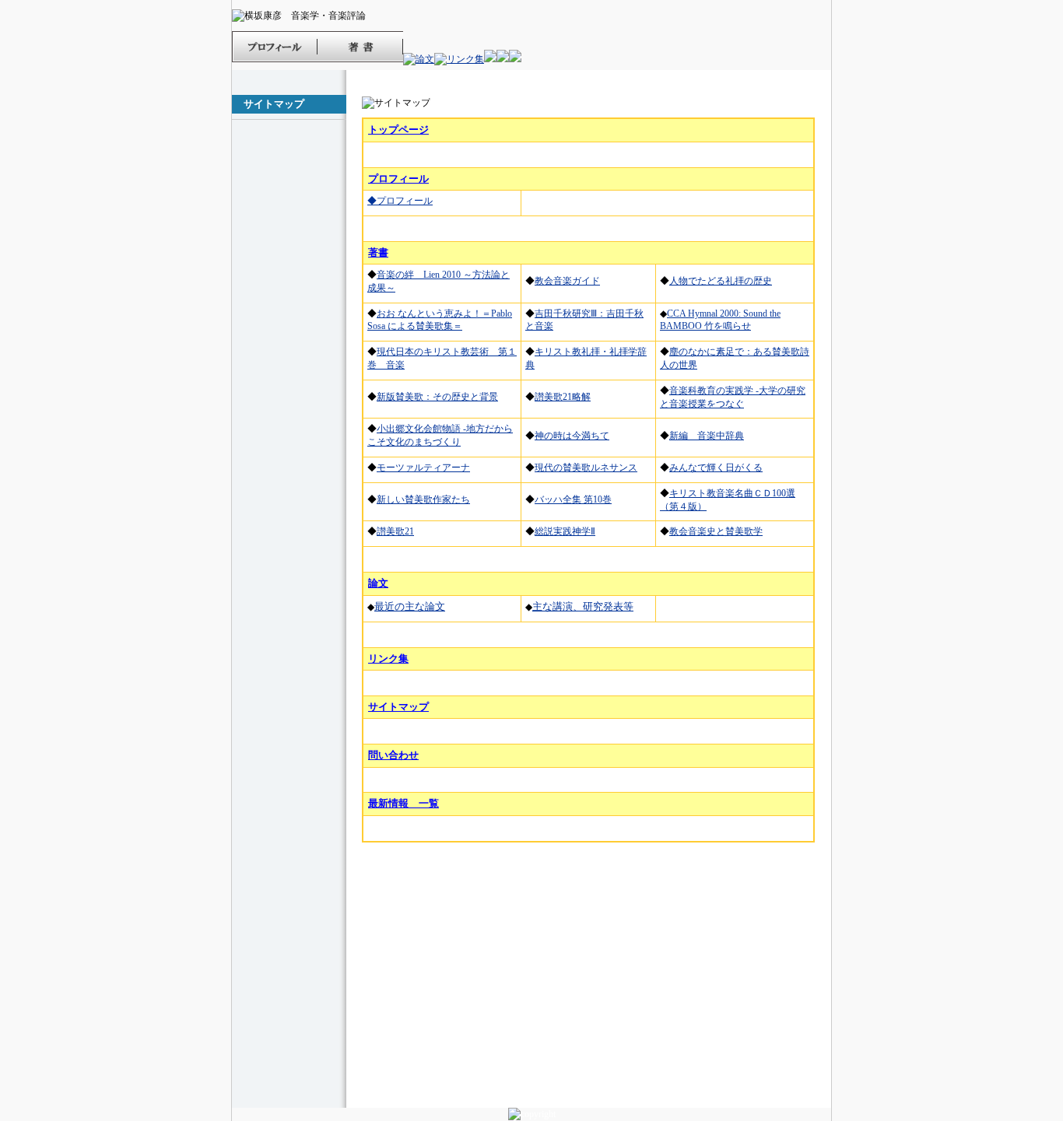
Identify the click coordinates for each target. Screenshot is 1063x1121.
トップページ (398, 129)
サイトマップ (398, 707)
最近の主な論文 (409, 606)
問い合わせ (393, 755)
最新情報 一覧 (403, 803)
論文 (378, 583)
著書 (378, 252)
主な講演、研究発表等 (582, 606)
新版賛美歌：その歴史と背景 (437, 396)
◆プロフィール (400, 200)
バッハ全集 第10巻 (573, 499)
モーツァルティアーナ (423, 467)
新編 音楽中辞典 (706, 435)
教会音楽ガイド (567, 280)
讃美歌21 (395, 531)
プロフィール (398, 178)
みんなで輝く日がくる (716, 467)
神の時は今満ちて (572, 435)
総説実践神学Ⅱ (565, 531)
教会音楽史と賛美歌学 (716, 531)
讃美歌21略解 (563, 396)
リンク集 (388, 658)
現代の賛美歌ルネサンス (586, 467)
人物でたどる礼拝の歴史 (720, 280)
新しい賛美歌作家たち (423, 499)
